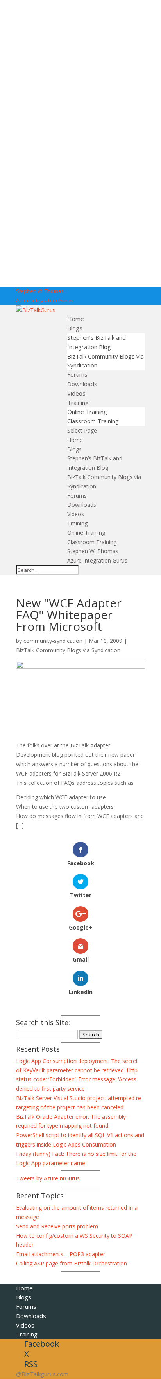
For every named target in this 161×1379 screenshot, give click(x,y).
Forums (77, 374)
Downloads (82, 384)
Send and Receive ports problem (57, 1226)
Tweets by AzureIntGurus (48, 1178)
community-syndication (52, 640)
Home (75, 319)
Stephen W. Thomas (40, 291)
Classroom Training (93, 421)
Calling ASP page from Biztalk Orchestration (71, 1263)
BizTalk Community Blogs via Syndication (68, 650)
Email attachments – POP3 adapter (60, 1254)
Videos (76, 393)
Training (78, 402)
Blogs (74, 328)
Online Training (87, 411)
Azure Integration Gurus (44, 300)
